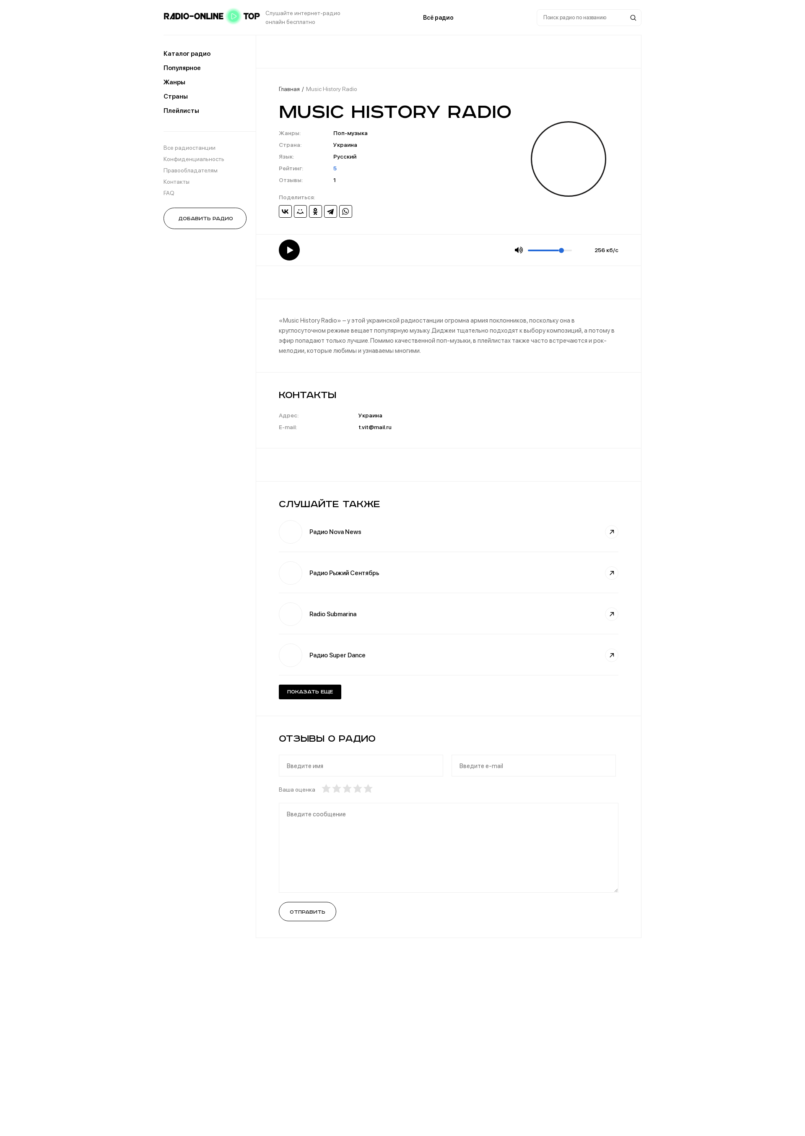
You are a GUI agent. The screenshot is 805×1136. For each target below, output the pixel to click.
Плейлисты (181, 111)
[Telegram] (330, 211)
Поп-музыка (350, 133)
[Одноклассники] (315, 211)
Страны (176, 96)
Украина (345, 144)
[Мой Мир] (300, 211)
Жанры (174, 82)
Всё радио (438, 17)
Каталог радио (187, 53)
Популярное (182, 68)
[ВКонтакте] (285, 211)
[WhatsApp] (345, 211)
